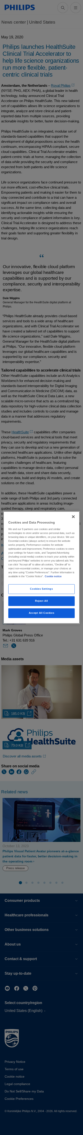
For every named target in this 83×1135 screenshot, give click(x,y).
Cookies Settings (41, 589)
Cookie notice (53, 576)
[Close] (73, 517)
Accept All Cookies (41, 613)
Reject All (41, 601)
